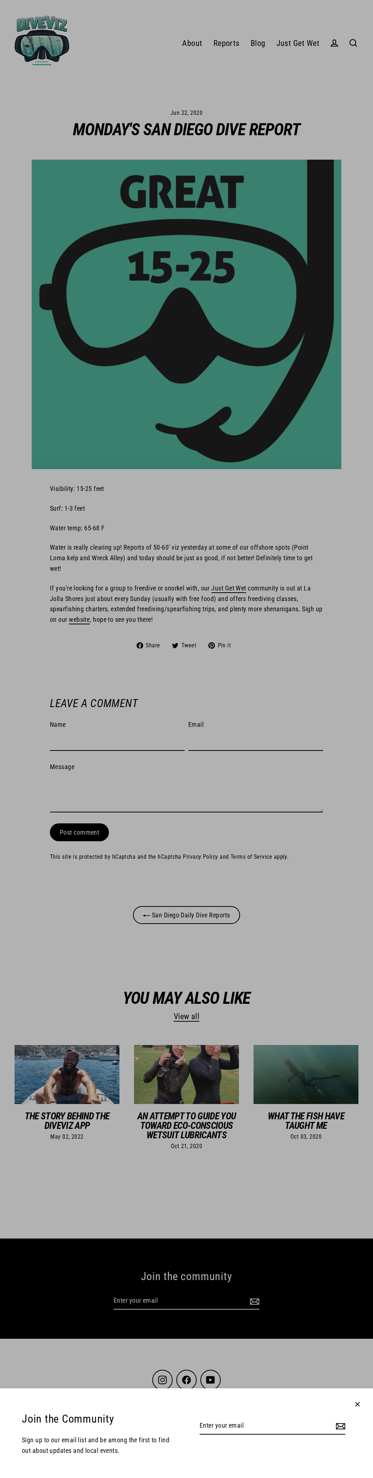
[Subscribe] (339, 1426)
